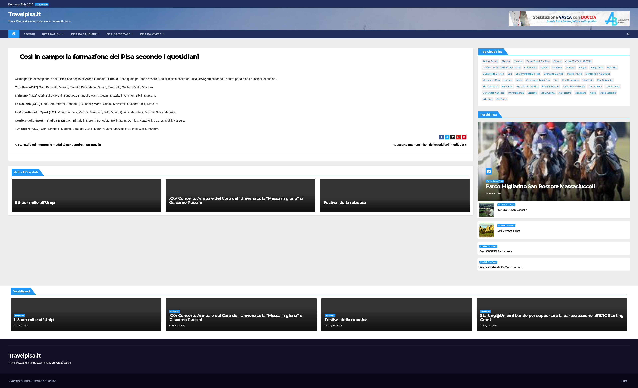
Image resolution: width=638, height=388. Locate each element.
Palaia (519, 80)
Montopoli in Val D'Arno (597, 73)
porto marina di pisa (527, 86)
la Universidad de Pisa (528, 73)
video (593, 92)
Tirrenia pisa (595, 86)
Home (624, 381)
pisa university (605, 80)
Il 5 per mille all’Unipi (35, 202)
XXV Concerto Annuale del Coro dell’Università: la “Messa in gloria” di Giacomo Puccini (236, 200)
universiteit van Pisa (493, 92)
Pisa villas (507, 86)
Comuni (29, 34)
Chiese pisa (530, 67)
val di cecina (548, 92)
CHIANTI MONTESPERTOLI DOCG (501, 67)
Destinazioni (52, 34)
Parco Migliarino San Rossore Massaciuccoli (540, 186)
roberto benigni (550, 86)
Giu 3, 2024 (23, 325)
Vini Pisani (501, 99)
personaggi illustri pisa (538, 80)
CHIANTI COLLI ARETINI (578, 61)
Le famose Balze (508, 230)
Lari (510, 73)
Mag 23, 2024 (335, 325)
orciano (508, 80)
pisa (556, 80)
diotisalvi (570, 67)
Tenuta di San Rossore (512, 210)
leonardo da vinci (553, 73)
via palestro (564, 92)
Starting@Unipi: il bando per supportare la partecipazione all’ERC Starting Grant (552, 317)
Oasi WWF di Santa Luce (495, 251)
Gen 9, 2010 (495, 193)
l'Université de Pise (493, 73)
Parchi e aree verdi (495, 181)
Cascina (518, 61)
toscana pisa (613, 86)
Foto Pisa (612, 67)
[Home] (13, 34)
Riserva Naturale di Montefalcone (501, 267)
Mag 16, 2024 (490, 325)
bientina (506, 61)
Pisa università (490, 86)
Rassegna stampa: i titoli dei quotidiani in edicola (428, 144)
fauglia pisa (596, 67)
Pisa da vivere (151, 34)
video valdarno (608, 92)
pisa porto (588, 80)
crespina (557, 67)
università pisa (516, 92)
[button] (628, 34)
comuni (544, 67)
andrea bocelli (490, 61)
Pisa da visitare (118, 34)
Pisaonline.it (50, 381)
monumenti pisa (491, 80)
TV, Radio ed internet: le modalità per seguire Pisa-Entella (59, 144)
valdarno (532, 92)
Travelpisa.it (24, 14)
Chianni (557, 61)
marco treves (574, 73)
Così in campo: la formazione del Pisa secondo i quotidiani (109, 57)
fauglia (583, 67)
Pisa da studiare (84, 34)
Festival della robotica (345, 202)
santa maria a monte (574, 86)
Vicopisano (580, 92)
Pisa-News (19, 315)
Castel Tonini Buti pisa (538, 61)
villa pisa (487, 99)
